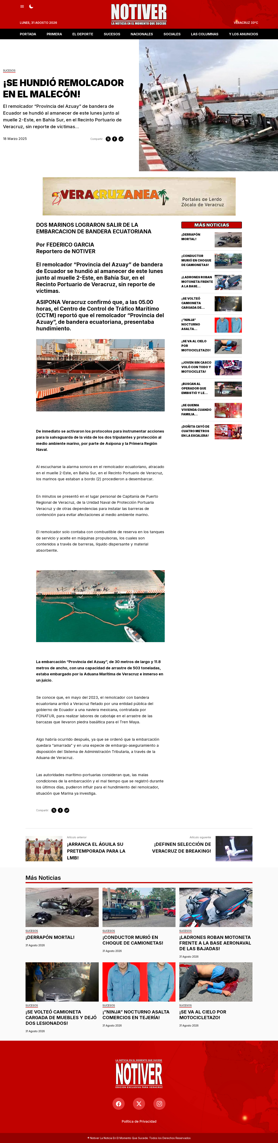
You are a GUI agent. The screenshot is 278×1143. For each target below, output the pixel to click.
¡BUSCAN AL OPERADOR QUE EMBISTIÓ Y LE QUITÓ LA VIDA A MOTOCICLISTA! (194, 393)
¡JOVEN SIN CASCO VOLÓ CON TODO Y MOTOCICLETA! (196, 367)
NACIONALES (142, 34)
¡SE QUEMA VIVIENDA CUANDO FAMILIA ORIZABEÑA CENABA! (196, 414)
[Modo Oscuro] (31, 6)
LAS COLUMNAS (204, 34)
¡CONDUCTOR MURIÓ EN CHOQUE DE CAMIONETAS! (196, 260)
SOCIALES (172, 34)
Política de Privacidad (139, 1121)
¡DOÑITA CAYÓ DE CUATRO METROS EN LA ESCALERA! (195, 431)
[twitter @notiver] (139, 1104)
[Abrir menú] (22, 6)
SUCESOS (112, 34)
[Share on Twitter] (108, 139)
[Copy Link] (121, 139)
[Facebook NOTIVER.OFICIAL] (119, 1104)
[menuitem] (139, 1121)
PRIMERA (54, 34)
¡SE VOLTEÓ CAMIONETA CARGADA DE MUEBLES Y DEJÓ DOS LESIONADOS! (196, 308)
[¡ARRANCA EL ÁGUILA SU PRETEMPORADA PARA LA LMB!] (44, 848)
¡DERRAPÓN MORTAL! (50, 937)
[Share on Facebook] (114, 139)
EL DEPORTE (82, 34)
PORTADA (28, 34)
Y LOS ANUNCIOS (243, 34)
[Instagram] (159, 1104)
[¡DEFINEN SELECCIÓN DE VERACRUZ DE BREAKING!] (234, 848)
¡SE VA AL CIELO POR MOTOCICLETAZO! (202, 1014)
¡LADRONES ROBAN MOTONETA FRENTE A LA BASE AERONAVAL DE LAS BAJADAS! (197, 286)
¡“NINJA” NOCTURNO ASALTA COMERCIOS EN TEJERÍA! (193, 329)
